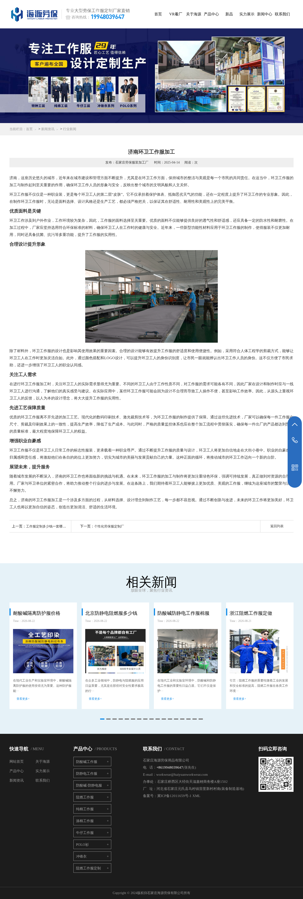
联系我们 (282, 14)
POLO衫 (82, 844)
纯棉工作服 (85, 809)
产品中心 (211, 14)
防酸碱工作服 (86, 762)
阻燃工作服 (85, 797)
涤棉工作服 (85, 821)
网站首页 (16, 761)
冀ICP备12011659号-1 (174, 796)
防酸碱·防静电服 (89, 785)
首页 (158, 14)
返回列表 (277, 526)
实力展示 (246, 14)
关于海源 (193, 14)
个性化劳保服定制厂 (109, 526)
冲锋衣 (81, 856)
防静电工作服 (86, 773)
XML (196, 796)
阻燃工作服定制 (88, 868)
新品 (229, 14)
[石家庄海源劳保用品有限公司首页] (35, 14)
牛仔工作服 (85, 833)
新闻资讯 (47, 129)
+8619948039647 (169, 767)
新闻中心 (264, 14)
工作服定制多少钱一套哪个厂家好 (51, 526)
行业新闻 (69, 129)
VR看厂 (175, 14)
